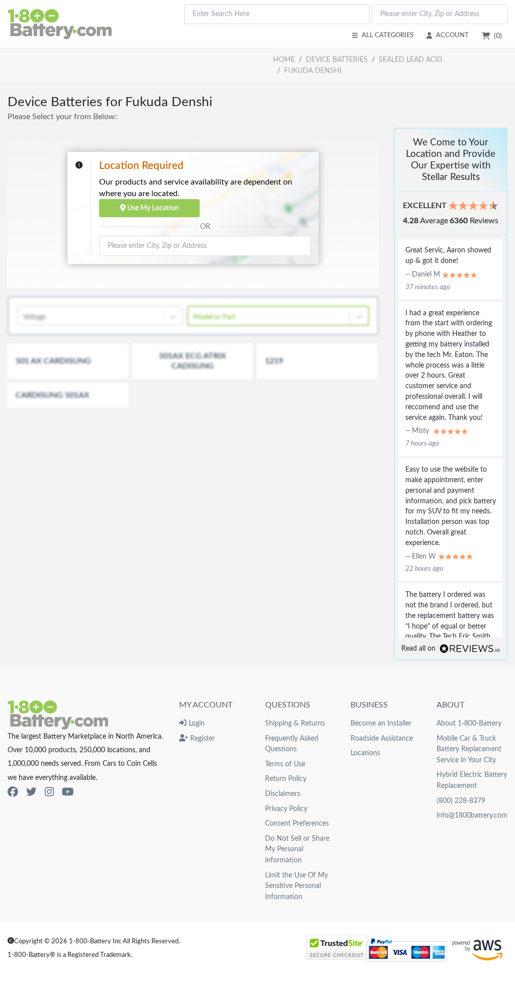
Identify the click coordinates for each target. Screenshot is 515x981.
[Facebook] (13, 792)
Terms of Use (285, 764)
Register (201, 738)
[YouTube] (67, 792)
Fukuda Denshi (312, 70)
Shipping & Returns (295, 723)
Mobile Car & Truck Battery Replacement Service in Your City (469, 749)
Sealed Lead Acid (411, 59)
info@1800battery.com (472, 815)
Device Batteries (337, 59)
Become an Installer (381, 723)
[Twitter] (31, 792)
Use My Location (152, 208)
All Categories (387, 35)
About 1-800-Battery (469, 723)
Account (452, 35)
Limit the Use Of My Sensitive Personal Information (296, 886)
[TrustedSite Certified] (336, 947)
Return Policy (285, 778)
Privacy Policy (286, 809)
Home (284, 59)
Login (195, 723)
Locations (365, 753)
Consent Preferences (297, 823)
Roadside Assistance (382, 738)
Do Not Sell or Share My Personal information (297, 849)
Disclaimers (282, 793)
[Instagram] (49, 792)
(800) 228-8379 (461, 801)
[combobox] (277, 14)
